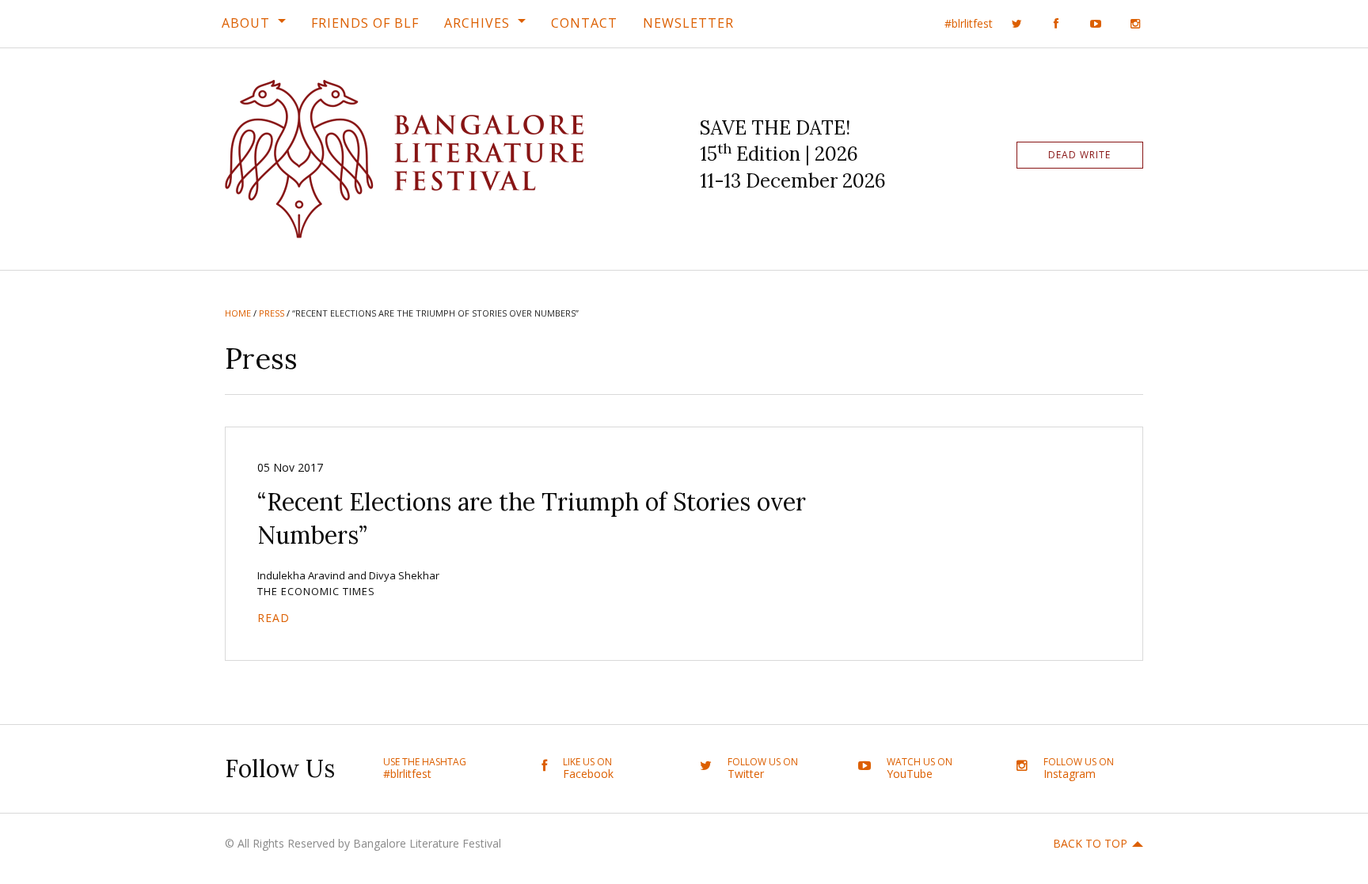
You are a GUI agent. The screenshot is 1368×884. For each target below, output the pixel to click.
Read (273, 617)
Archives (477, 23)
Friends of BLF (365, 23)
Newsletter (688, 23)
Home (238, 313)
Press (271, 313)
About (246, 23)
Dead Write (1079, 154)
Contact (584, 23)
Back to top (1090, 843)
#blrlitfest (968, 23)
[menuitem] (253, 23)
